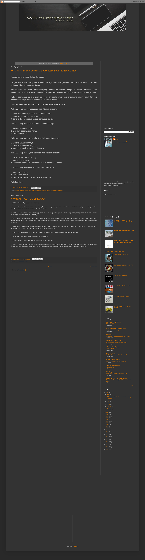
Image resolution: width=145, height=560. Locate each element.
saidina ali (43, 190)
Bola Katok (109, 334)
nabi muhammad (36, 190)
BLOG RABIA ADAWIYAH (113, 322)
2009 (107, 449)
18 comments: (25, 187)
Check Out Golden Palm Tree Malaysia (116, 361)
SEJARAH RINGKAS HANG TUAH (124, 230)
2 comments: (26, 259)
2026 (107, 392)
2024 (107, 414)
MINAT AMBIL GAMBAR (121, 255)
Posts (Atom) (22, 270)
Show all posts (64, 63)
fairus (117, 139)
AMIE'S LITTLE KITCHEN (113, 341)
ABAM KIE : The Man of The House (116, 378)
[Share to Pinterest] (40, 188)
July (108, 394)
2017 (107, 429)
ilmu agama (25, 190)
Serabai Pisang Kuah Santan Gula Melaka (116, 342)
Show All (132, 385)
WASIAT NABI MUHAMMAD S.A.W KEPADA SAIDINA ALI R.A (43, 70)
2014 (107, 437)
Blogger (76, 546)
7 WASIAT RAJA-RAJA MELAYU (28, 199)
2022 (107, 419)
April (108, 404)
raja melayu (21, 261)
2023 (107, 417)
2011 (107, 444)
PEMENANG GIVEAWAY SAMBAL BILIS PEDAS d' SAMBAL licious (124, 241)
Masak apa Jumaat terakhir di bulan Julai (116, 373)
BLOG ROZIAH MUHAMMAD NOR (116, 328)
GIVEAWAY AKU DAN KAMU (122, 286)
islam (30, 190)
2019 (107, 427)
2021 (107, 422)
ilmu (21, 190)
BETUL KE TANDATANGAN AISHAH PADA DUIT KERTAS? (123, 221)
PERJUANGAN (110, 367)
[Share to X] (36, 188)
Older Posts (93, 267)
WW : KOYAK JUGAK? (120, 275)
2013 (107, 439)
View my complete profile (120, 142)
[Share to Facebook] (38, 188)
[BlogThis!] (34, 188)
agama (17, 190)
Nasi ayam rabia (110, 323)
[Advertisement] (62, 44)
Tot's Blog (109, 372)
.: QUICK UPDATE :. (111, 348)
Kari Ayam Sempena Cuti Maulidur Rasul (116, 354)
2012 (107, 442)
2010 (107, 447)
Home (50, 267)
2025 (107, 412)
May (108, 401)
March (109, 406)
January (109, 409)
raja (16, 261)
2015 (107, 434)
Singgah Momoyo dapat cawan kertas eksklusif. (118, 336)
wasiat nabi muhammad (57, 190)
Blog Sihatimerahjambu (113, 359)
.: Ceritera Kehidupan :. (113, 347)
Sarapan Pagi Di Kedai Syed (113, 330)
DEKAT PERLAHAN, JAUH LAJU (114, 251)
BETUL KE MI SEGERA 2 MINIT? (123, 265)
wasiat (48, 190)
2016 (107, 432)
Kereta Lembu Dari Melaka (121, 296)
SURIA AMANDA (111, 353)
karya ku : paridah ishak (113, 365)
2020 (107, 424)
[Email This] (32, 188)
